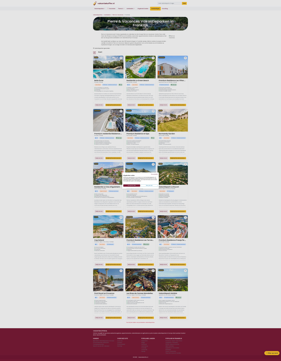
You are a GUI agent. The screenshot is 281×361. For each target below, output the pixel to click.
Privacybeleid (154, 174)
